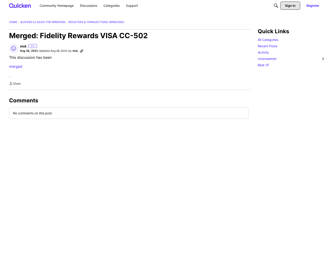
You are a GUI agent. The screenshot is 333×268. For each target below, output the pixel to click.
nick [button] (23, 46)
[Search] (276, 6)
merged (15, 66)
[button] (13, 48)
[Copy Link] (81, 51)
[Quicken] (20, 5)
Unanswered (291, 59)
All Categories (268, 40)
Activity (263, 52)
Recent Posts (267, 46)
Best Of (263, 65)
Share (15, 84)
